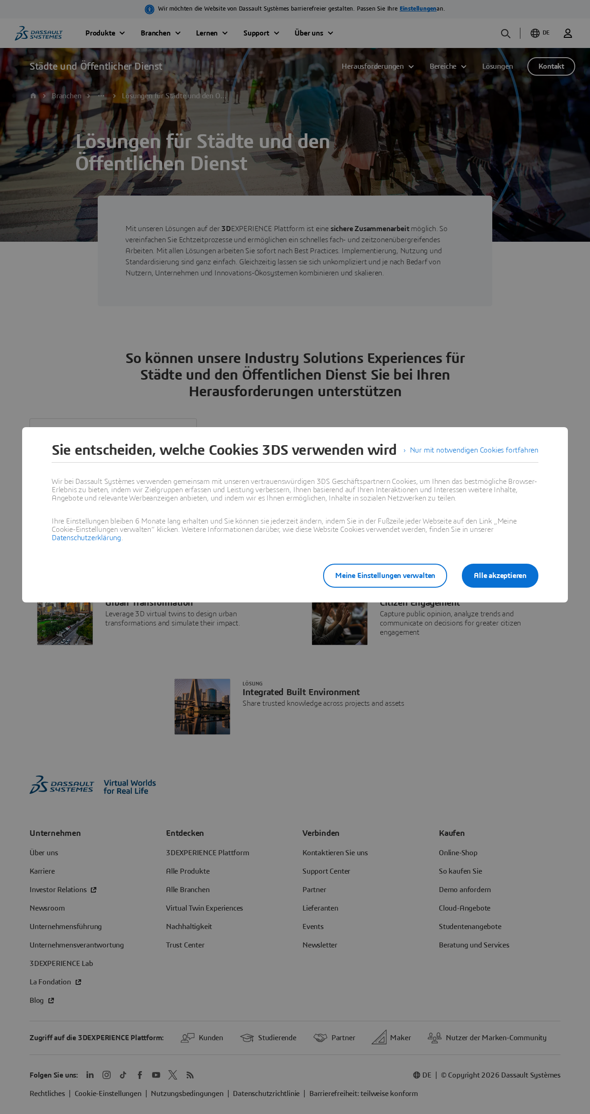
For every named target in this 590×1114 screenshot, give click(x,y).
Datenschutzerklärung (86, 538)
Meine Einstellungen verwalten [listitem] (385, 575)
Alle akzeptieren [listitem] (500, 575)
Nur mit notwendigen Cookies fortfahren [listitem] (474, 450)
